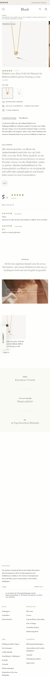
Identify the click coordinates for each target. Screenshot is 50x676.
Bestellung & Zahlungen (11, 656)
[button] (3, 338)
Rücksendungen (8, 668)
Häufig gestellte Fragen (10, 644)
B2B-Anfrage (31, 623)
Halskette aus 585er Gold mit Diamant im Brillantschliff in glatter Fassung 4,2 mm (13, 344)
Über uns (29, 611)
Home (4, 15)
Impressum (30, 663)
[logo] (25, 9)
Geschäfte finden (32, 627)
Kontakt (5, 660)
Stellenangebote (32, 631)
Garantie (29, 655)
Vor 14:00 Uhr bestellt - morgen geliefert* (22, 106)
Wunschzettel (7, 619)
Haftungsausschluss (33, 659)
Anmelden (5, 615)
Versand (5, 664)
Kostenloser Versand (36, 2)
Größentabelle (7, 652)
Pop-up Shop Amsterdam (35, 619)
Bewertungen (7, 648)
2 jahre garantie (12, 110)
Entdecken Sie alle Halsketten (25, 291)
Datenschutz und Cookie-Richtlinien (35, 649)
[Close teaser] (7, 325)
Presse (28, 615)
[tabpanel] (25, 221)
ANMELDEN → (39, 586)
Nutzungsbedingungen (34, 644)
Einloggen (6, 611)
